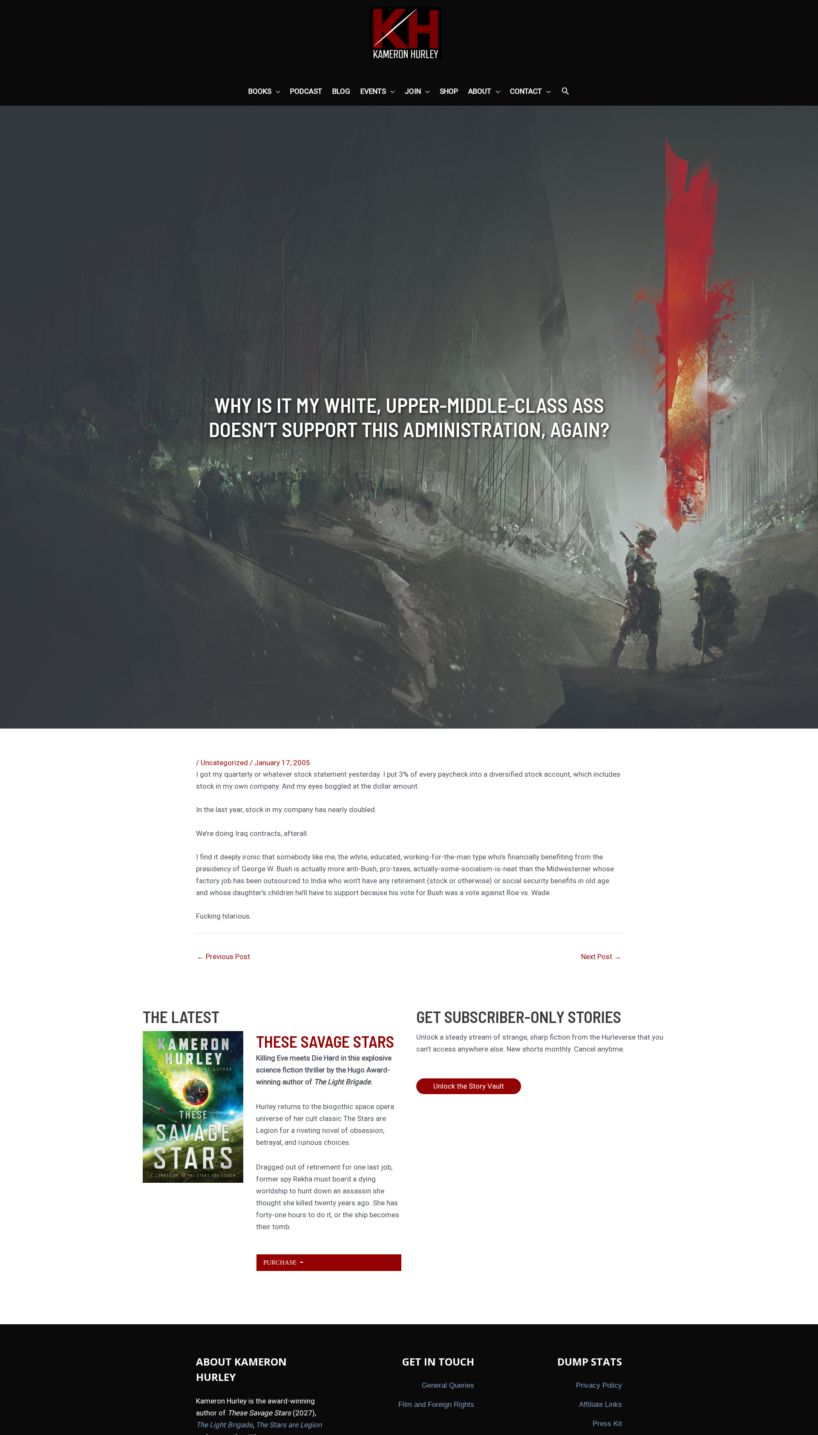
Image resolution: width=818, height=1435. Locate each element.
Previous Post (223, 956)
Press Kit (607, 1424)
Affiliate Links (600, 1404)
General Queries (448, 1385)
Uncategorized (224, 762)
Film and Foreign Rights (436, 1404)
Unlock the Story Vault (468, 1086)
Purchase (280, 1262)
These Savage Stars (325, 1041)
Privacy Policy (599, 1385)
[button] (565, 91)
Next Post (601, 956)
